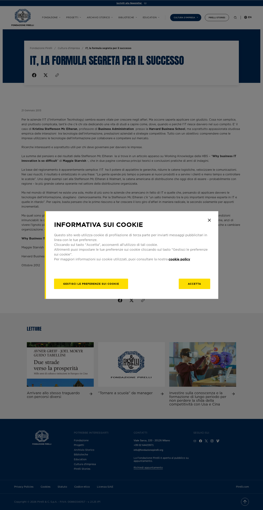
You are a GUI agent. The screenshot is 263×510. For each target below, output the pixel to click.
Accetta (194, 283)
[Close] (209, 220)
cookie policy (179, 259)
